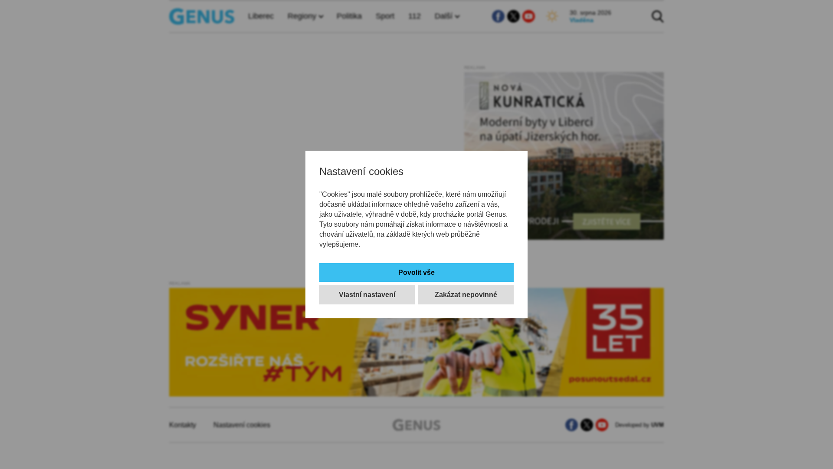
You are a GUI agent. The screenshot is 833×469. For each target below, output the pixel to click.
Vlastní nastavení (367, 294)
